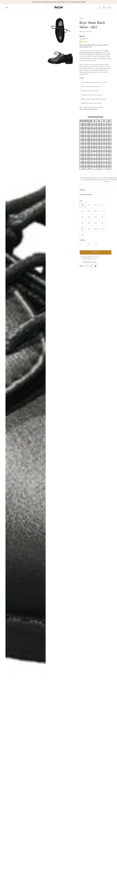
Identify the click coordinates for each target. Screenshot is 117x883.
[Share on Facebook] (91, 266)
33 (89, 223)
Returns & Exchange (85, 194)
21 (89, 205)
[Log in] (104, 7)
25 (89, 211)
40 (82, 235)
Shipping (82, 190)
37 (89, 229)
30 (96, 217)
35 (102, 223)
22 (96, 205)
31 (102, 217)
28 (82, 217)
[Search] (100, 7)
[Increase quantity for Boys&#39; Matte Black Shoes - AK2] (96, 244)
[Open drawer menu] (6, 7)
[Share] (86, 266)
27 (102, 211)
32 (82, 223)
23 (102, 205)
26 (96, 211)
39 (102, 229)
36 (82, 229)
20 (82, 205)
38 (96, 229)
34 (96, 223)
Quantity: (82, 240)
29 (89, 217)
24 (82, 211)
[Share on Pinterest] (95, 266)
